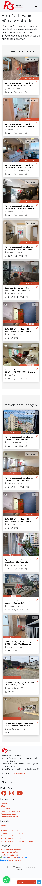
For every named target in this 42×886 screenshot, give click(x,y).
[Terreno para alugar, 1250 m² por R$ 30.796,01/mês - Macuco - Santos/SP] (21, 667)
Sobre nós (5, 803)
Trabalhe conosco (8, 814)
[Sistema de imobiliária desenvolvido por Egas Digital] (15, 858)
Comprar (4, 825)
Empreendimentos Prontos (12, 833)
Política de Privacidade (10, 811)
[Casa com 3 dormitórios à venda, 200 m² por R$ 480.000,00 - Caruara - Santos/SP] (21, 273)
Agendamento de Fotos (11, 849)
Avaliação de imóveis (10, 855)
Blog (3, 806)
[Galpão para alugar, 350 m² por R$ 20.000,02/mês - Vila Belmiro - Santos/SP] (21, 708)
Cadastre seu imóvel (9, 852)
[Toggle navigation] (36, 6)
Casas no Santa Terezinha (12, 836)
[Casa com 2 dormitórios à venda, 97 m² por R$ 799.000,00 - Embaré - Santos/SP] (21, 354)
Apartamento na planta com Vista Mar (17, 841)
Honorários (5, 808)
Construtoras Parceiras (10, 816)
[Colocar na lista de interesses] (37, 82)
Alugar (4, 828)
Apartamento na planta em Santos (15, 838)
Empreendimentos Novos (11, 830)
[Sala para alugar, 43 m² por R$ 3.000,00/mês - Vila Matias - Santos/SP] (21, 626)
